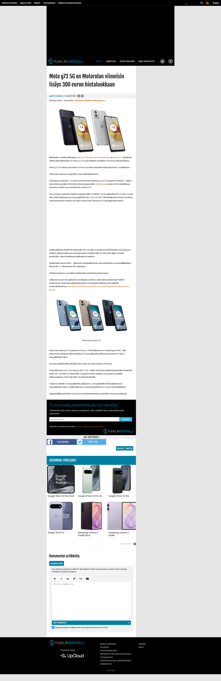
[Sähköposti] (78, 96)
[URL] (74, 578)
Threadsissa (88, 100)
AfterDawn (142, 644)
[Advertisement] (91, 227)
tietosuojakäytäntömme (96, 426)
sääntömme (80, 426)
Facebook (63, 442)
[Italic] (61, 578)
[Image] (87, 578)
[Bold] (55, 578)
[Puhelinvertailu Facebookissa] (170, 61)
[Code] (81, 578)
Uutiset (99, 61)
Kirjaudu (216, 3)
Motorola (120, 448)
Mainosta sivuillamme (108, 644)
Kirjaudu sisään (57, 563)
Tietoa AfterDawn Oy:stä (108, 651)
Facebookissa (78, 100)
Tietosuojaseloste (106, 657)
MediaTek (129, 448)
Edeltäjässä (100, 184)
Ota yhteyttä (104, 647)
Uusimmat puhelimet (62, 460)
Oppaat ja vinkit (25, 3)
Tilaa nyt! (125, 420)
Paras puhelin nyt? (146, 61)
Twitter (93, 442)
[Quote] (68, 578)
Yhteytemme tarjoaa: (68, 650)
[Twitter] (82, 96)
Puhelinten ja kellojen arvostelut (69, 3)
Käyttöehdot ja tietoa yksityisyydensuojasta (115, 654)
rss (207, 3)
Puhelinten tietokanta (9, 3)
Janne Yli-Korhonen (56, 96)
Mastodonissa (100, 100)
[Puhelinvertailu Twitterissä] (162, 61)
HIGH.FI (141, 647)
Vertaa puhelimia (49, 3)
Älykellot (37, 3)
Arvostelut (111, 61)
